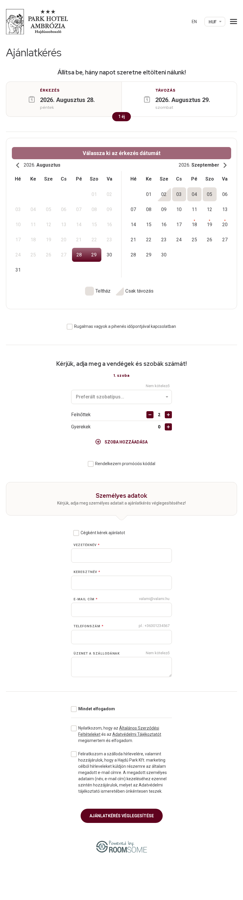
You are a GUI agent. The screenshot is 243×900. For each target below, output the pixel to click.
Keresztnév (86, 572)
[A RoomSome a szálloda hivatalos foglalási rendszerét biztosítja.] (121, 847)
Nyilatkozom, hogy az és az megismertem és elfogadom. (119, 734)
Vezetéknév (86, 545)
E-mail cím (85, 599)
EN (194, 21)
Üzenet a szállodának (96, 653)
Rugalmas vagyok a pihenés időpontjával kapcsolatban (125, 326)
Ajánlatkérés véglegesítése (121, 815)
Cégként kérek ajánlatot (103, 532)
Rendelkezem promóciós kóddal (125, 463)
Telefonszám (88, 626)
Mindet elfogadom (96, 708)
